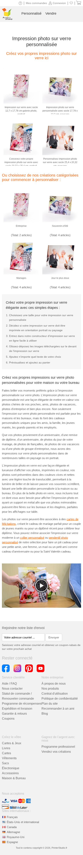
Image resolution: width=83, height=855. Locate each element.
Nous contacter (12, 688)
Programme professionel (58, 746)
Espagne (12, 842)
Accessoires (10, 773)
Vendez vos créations (56, 751)
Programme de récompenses (22, 703)
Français (12, 817)
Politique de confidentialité (60, 698)
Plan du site (50, 703)
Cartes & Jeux (11, 743)
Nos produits (50, 688)
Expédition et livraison (17, 708)
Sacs (5, 763)
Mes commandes (36, 3)
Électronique (10, 768)
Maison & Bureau (14, 778)
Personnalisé (31, 13)
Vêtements (9, 758)
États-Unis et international (23, 822)
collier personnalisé (32, 537)
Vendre (50, 13)
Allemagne (13, 832)
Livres (6, 748)
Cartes (6, 753)
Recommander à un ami (58, 708)
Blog (45, 713)
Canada (12, 827)
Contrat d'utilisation (55, 693)
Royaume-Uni (15, 837)
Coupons (8, 718)
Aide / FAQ (9, 683)
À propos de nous (54, 683)
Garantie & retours (14, 713)
